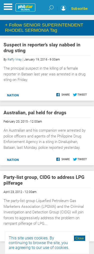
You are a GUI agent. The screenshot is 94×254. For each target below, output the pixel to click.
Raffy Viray (15, 59)
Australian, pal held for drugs (35, 113)
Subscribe (79, 9)
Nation (13, 95)
